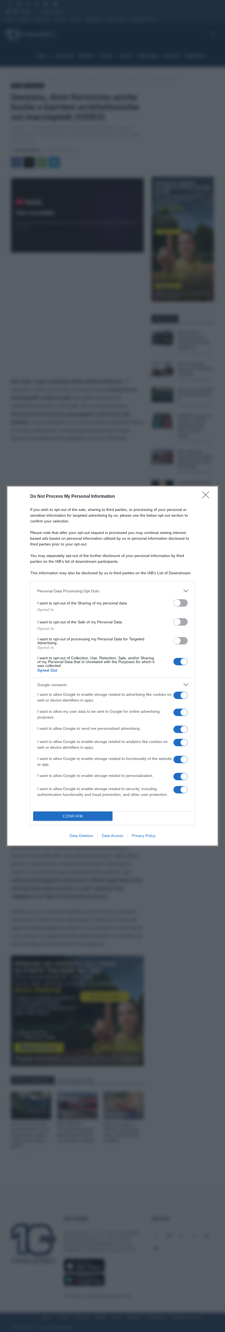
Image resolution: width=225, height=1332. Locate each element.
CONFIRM (73, 816)
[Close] (207, 496)
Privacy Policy (144, 835)
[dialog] (112, 666)
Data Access (112, 835)
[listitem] (112, 591)
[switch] (180, 603)
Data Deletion (81, 835)
